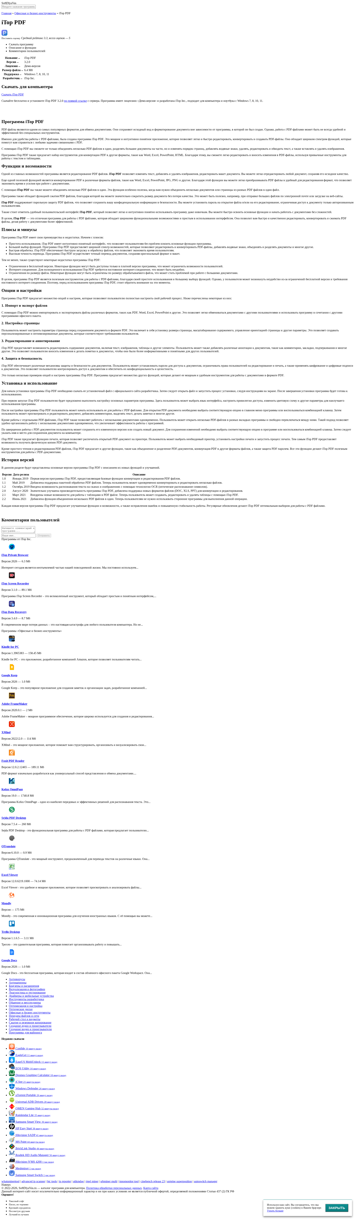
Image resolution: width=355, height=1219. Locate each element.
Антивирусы (17, 979)
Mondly (6, 903)
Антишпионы (17, 982)
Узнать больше (275, 1210)
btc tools (52, 1181)
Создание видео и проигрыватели (30, 1029)
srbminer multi (108, 1181)
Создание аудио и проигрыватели (30, 1025)
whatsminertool (10, 1181)
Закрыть (337, 1208)
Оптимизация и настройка (25, 1005)
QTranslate (8, 846)
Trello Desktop (10, 931)
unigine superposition (179, 1181)
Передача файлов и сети (24, 1015)
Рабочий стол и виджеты (24, 1019)
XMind (6, 732)
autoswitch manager (205, 1181)
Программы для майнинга (25, 1032)
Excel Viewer (9, 874)
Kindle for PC (10, 646)
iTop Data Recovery (14, 612)
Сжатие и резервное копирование (30, 1022)
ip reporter (65, 1181)
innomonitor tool (129, 1181)
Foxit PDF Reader (12, 760)
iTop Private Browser (14, 555)
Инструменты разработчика (26, 999)
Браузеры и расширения (24, 985)
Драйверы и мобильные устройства (31, 995)
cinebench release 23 (153, 1181)
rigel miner (92, 1181)
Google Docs (9, 960)
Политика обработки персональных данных (114, 1188)
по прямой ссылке (75, 100)
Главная (6, 13)
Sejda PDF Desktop (13, 817)
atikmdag (78, 1181)
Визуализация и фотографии (27, 989)
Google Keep (9, 675)
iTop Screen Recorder (15, 583)
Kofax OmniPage (12, 789)
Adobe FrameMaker (14, 703)
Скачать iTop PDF (12, 94)
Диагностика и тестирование (27, 992)
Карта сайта (150, 1188)
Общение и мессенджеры (25, 1002)
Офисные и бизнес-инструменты (35, 13)
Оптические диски (21, 1009)
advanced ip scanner (33, 1181)
